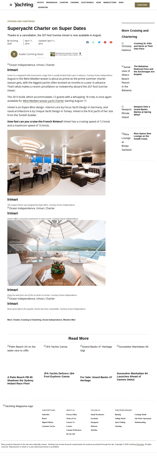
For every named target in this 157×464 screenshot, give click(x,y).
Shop (121, 2)
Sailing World (120, 418)
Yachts (40, 2)
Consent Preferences (73, 430)
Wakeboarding (140, 422)
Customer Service (48, 426)
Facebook (94, 418)
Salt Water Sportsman (143, 418)
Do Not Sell (70, 434)
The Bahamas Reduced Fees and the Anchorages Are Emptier (144, 70)
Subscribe (45, 415)
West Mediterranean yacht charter (43, 101)
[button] (87, 42)
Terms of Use (71, 418)
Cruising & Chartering (31, 320)
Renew (44, 418)
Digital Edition (47, 422)
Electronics (87, 2)
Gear (98, 2)
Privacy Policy (71, 415)
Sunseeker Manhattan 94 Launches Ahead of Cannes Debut (132, 376)
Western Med (69, 320)
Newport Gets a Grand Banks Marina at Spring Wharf (142, 110)
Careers (69, 426)
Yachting (118, 426)
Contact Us (70, 422)
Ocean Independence (52, 320)
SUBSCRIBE (142, 5)
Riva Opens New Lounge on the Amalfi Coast (142, 136)
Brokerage (51, 2)
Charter (64, 2)
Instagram (94, 422)
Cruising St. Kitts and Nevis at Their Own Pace (143, 46)
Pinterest (94, 426)
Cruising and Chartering (21, 21)
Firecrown (140, 444)
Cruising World (140, 415)
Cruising (75, 2)
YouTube (94, 430)
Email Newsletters (97, 415)
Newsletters (109, 2)
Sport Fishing (120, 422)
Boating (118, 415)
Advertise (43, 7)
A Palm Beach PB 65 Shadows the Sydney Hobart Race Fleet (20, 380)
